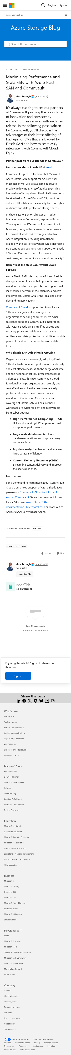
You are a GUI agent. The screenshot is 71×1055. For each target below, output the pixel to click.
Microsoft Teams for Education (16, 837)
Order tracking (10, 793)
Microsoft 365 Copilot (13, 914)
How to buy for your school (15, 848)
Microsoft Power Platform (14, 903)
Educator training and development (19, 853)
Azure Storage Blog (14, 14)
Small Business (10, 919)
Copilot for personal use (14, 738)
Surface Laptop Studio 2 (14, 727)
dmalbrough (23, 96)
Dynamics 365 (10, 892)
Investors (8, 1012)
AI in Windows (10, 744)
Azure (6, 935)
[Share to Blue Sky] (41, 700)
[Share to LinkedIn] (18, 700)
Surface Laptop (10, 722)
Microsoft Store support (14, 782)
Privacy (37, 1042)
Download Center (11, 776)
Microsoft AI (9, 881)
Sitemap (7, 1042)
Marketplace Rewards (13, 969)
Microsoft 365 (10, 897)
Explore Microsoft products (15, 749)
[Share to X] (30, 700)
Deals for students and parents (17, 859)
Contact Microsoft (22, 1042)
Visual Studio (9, 974)
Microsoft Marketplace (13, 963)
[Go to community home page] (11, 5)
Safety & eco (38, 1046)
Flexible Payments (11, 810)
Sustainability (10, 1029)
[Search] (43, 5)
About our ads (10, 1049)
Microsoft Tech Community (15, 958)
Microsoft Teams (11, 908)
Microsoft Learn (10, 946)
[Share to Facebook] (24, 700)
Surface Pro (9, 716)
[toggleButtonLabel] (66, 14)
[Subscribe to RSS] (47, 700)
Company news (10, 1001)
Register (52, 5)
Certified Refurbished (13, 799)
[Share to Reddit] (35, 700)
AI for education (10, 865)
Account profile (10, 771)
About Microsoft (11, 996)
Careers (7, 990)
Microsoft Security (11, 886)
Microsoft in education (13, 826)
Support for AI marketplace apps (17, 952)
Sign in (18, 676)
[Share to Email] (52, 700)
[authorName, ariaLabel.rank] (10, 98)
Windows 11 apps (11, 755)
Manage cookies (51, 1042)
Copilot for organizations (14, 733)
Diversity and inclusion (13, 1018)
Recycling (51, 1046)
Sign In (63, 5)
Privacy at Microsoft (12, 1007)
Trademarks (23, 1046)
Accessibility (9, 1023)
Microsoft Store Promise (14, 804)
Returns (7, 788)
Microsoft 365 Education (14, 842)
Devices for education (13, 831)
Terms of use (9, 1046)
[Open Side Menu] (4, 5)
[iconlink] (10, 586)
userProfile (25, 574)
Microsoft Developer (12, 941)
